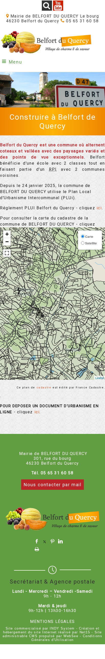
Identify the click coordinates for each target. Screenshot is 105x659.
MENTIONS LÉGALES (52, 621)
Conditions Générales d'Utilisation (66, 638)
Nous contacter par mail (53, 484)
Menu (15, 62)
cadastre (43, 387)
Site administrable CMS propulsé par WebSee (52, 634)
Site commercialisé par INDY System (40, 628)
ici (99, 208)
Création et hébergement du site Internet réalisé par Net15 (51, 630)
